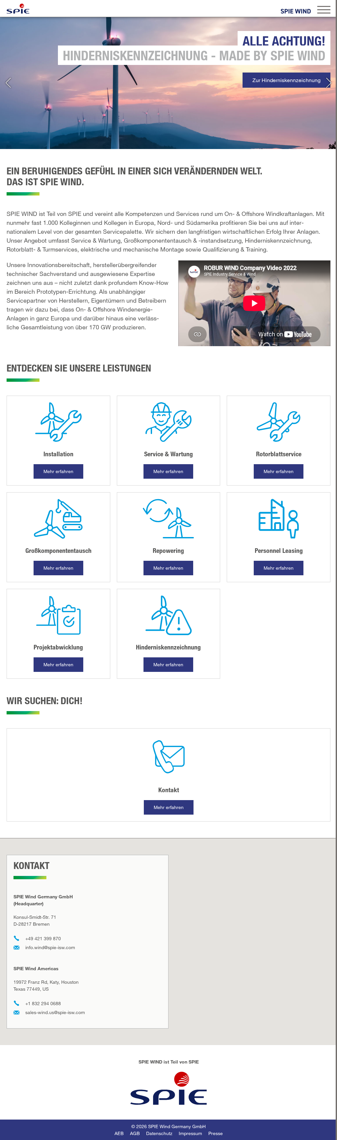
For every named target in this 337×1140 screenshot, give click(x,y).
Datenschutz (159, 1133)
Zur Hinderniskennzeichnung (286, 80)
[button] (8, 83)
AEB (119, 1133)
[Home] (18, 9)
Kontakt (168, 790)
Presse (215, 1133)
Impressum (190, 1133)
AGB (135, 1133)
